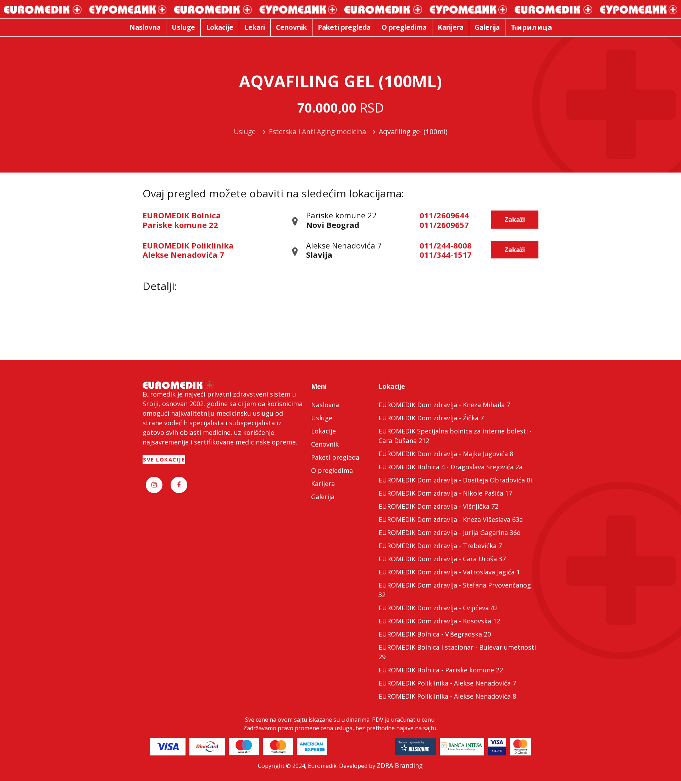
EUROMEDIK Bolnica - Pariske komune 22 (440, 670)
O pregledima (332, 470)
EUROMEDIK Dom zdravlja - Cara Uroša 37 (442, 559)
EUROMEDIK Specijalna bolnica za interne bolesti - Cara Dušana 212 (455, 436)
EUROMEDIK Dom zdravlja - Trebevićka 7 (440, 545)
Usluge (321, 418)
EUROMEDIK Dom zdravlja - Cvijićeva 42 (438, 608)
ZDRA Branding (400, 765)
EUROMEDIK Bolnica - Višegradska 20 (434, 634)
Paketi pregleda (335, 457)
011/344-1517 (446, 254)
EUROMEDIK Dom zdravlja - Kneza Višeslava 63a (450, 519)
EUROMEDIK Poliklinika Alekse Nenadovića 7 (188, 250)
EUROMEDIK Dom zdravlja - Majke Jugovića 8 (445, 453)
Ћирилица (531, 27)
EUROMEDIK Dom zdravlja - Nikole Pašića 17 (445, 493)
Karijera (323, 483)
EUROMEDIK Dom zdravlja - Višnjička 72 (438, 506)
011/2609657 (444, 224)
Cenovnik (325, 444)
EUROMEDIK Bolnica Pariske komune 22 (182, 220)
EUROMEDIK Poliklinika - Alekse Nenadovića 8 (447, 696)
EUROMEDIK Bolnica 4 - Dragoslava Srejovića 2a (450, 467)
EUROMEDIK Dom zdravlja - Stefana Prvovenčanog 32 (454, 590)
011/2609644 (444, 215)
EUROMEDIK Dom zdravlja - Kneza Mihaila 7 (444, 404)
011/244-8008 (446, 245)
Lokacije (323, 431)
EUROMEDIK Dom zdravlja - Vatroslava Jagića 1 (449, 572)
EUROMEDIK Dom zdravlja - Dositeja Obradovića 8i (455, 480)
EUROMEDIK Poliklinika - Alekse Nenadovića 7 (447, 683)
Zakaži (514, 219)
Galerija (322, 496)
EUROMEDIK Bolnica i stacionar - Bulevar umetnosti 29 (457, 652)
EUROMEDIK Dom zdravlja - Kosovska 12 (439, 621)
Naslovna (325, 404)
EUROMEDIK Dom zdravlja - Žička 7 (431, 418)
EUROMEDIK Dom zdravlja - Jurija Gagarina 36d (449, 532)
